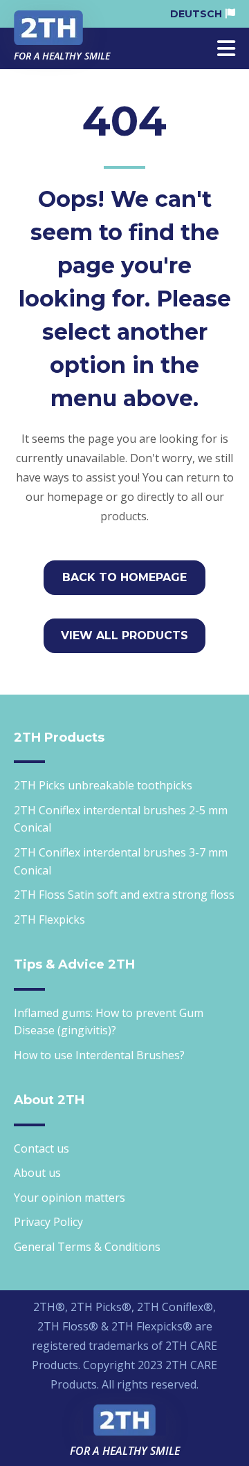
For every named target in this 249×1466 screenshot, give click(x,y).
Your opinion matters (69, 1197)
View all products (124, 635)
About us (37, 1172)
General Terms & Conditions (87, 1246)
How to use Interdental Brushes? (99, 1055)
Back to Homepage (124, 577)
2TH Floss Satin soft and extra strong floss (124, 894)
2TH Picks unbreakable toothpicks (103, 785)
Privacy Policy (48, 1221)
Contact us (41, 1148)
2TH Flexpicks (49, 919)
